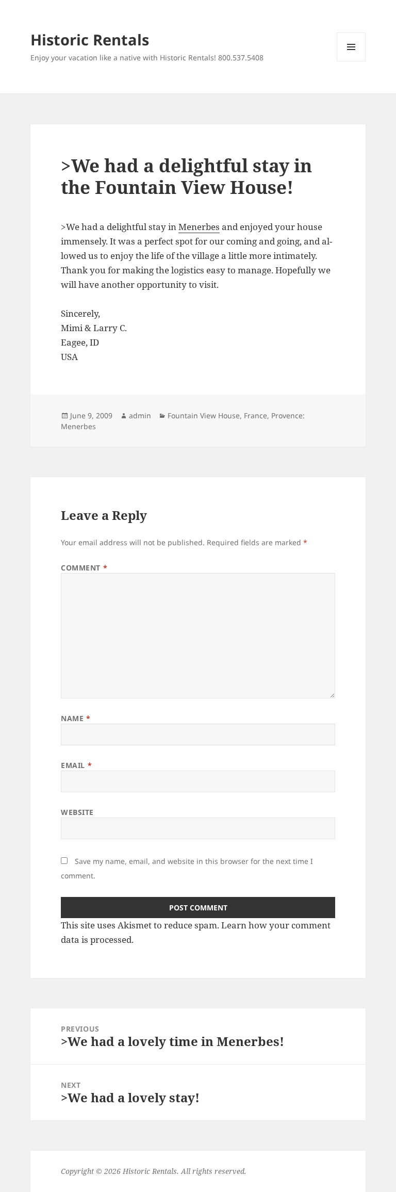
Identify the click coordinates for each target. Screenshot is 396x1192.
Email (76, 765)
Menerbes (199, 227)
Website (77, 812)
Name (75, 718)
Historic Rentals (89, 39)
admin (140, 415)
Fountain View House (204, 415)
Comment (84, 568)
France (255, 415)
